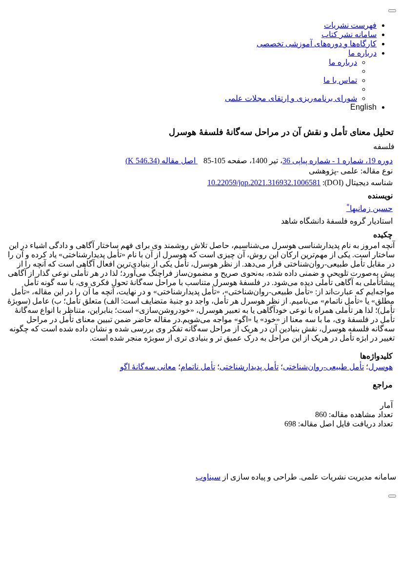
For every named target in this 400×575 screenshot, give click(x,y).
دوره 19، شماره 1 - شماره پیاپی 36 (337, 160)
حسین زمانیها (369, 208)
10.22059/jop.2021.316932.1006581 (263, 182)
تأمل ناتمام (197, 367)
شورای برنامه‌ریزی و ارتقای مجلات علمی (291, 98)
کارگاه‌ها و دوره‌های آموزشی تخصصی (317, 43)
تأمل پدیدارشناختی (249, 367)
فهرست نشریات (350, 25)
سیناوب (208, 477)
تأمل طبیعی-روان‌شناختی (323, 367)
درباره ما (362, 53)
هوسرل (380, 367)
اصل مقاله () (161, 160)
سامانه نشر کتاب (349, 34)
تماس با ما (340, 80)
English (363, 107)
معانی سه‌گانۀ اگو (148, 367)
